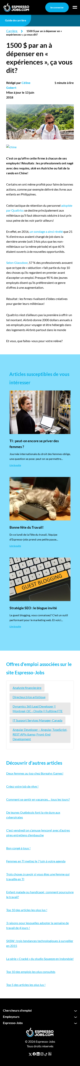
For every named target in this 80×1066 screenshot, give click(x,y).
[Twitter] (30, 1054)
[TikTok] (45, 1054)
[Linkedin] (38, 1054)
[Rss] (49, 1054)
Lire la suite (15, 465)
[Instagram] (41, 1054)
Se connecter (57, 7)
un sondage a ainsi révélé (46, 231)
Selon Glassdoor (17, 262)
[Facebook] (34, 1054)
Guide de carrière (15, 20)
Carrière (11, 31)
